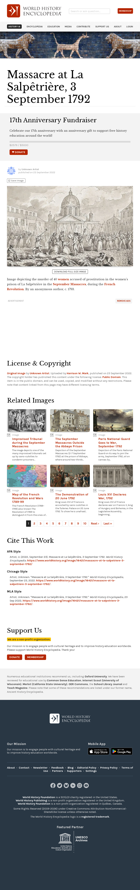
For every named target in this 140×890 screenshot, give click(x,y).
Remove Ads (123, 301)
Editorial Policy (86, 767)
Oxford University (96, 676)
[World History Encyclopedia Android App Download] (121, 752)
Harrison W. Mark (77, 373)
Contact (24, 767)
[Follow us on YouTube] (87, 787)
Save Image (16, 180)
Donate (14, 657)
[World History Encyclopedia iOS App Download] (98, 752)
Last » (107, 523)
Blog (70, 767)
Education (53, 26)
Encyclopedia (35, 26)
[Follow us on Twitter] (60, 787)
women (63, 279)
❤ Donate (18, 152)
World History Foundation (39, 797)
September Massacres (69, 284)
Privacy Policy (108, 767)
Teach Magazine (17, 687)
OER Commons (78, 684)
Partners (57, 770)
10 (84, 523)
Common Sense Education (64, 680)
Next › (95, 523)
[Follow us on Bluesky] (67, 787)
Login (129, 26)
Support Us (102, 26)
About (117, 26)
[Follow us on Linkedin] (73, 787)
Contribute (83, 26)
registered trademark (95, 816)
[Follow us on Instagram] (80, 787)
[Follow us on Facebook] (53, 787)
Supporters (74, 770)
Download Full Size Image (70, 271)
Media (68, 26)
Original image (16, 373)
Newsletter (40, 767)
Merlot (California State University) (45, 684)
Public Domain (111, 377)
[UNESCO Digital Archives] (70, 841)
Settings (91, 770)
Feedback (57, 767)
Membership (35, 657)
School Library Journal (108, 684)
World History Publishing (31, 800)
